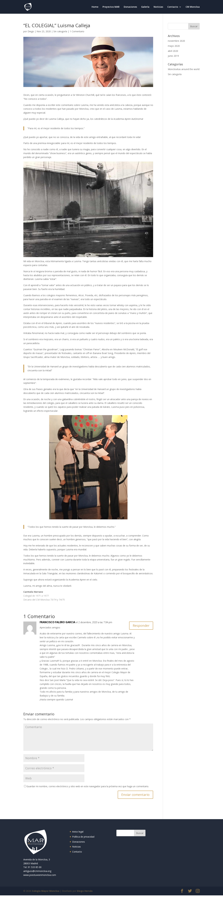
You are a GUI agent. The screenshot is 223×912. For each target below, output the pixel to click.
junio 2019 (173, 55)
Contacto (172, 7)
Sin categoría (60, 31)
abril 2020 (173, 50)
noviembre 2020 (176, 40)
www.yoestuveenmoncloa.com (39, 874)
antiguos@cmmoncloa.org (37, 871)
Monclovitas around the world (183, 69)
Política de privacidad (83, 836)
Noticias (158, 7)
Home (95, 7)
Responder (141, 625)
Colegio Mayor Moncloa (45, 890)
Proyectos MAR (111, 7)
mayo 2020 (174, 45)
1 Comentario (77, 31)
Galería (145, 7)
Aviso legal (77, 831)
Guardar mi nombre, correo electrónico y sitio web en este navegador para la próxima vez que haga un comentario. (88, 786)
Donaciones (130, 7)
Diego (31, 31)
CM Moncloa (193, 7)
